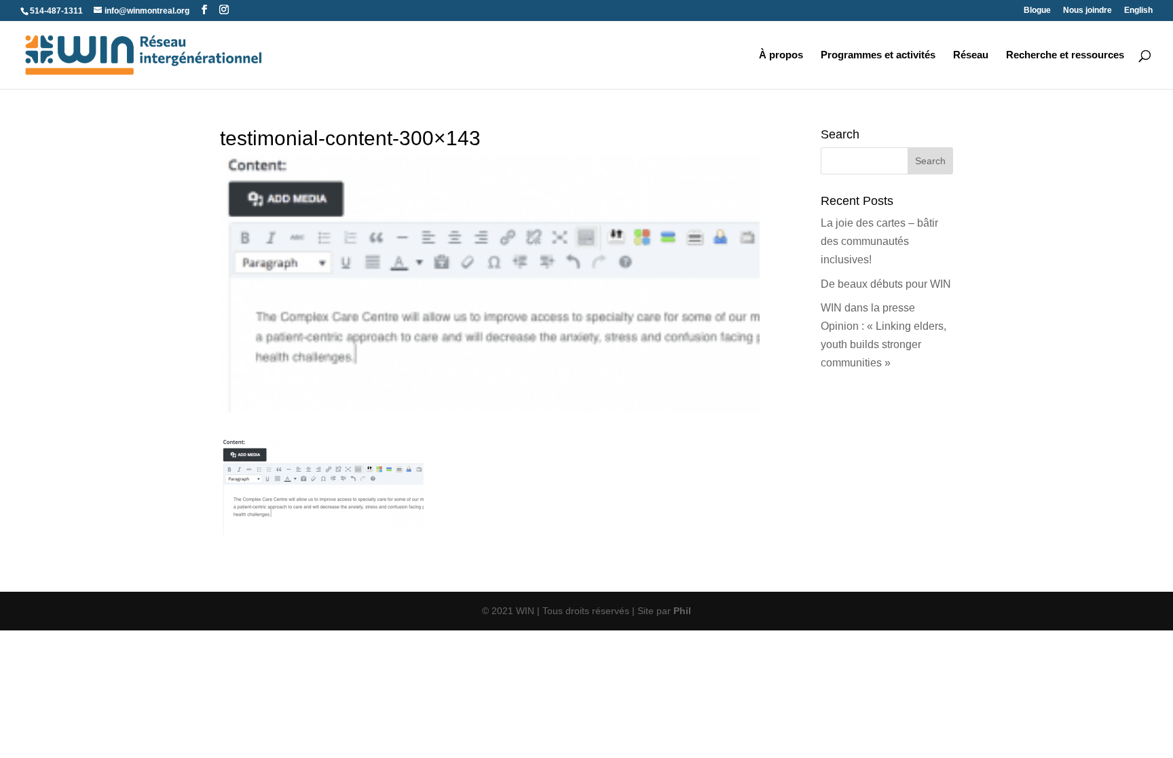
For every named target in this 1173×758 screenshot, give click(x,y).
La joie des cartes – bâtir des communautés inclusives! (879, 241)
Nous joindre (1087, 10)
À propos (781, 55)
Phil (682, 610)
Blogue (1037, 10)
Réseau (970, 55)
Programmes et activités (878, 55)
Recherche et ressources (1065, 55)
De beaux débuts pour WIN (886, 284)
